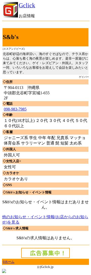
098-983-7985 (15, 109)
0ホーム (8, 262)
